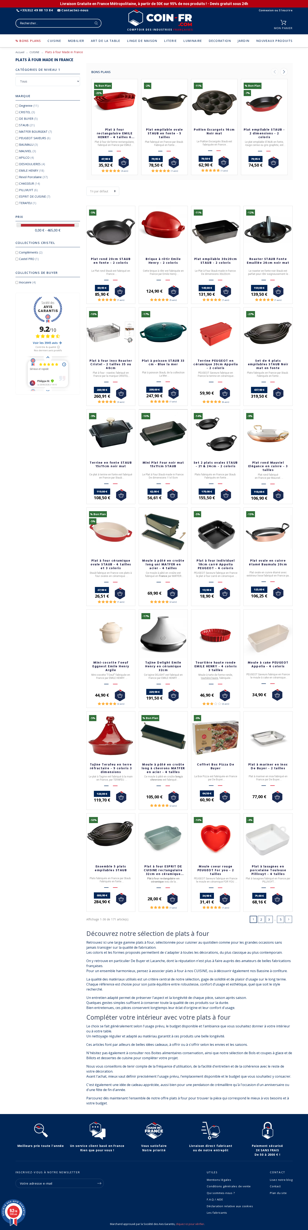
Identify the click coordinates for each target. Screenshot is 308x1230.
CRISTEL (27, 112)
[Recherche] (96, 23)
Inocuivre (27, 282)
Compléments (31, 252)
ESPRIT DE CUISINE (34, 196)
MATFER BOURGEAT (35, 132)
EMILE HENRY (31, 170)
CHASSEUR (29, 183)
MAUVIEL (27, 151)
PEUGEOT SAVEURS (34, 138)
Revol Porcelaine (33, 177)
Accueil (20, 52)
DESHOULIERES (32, 164)
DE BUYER (28, 119)
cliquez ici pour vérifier (190, 1224)
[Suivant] (284, 72)
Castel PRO (29, 259)
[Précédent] (274, 72)
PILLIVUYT (28, 190)
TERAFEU (27, 203)
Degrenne (29, 106)
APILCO (26, 158)
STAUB (27, 125)
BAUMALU (28, 145)
